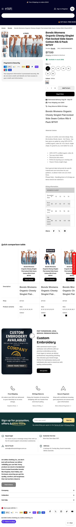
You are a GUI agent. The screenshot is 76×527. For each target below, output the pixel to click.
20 (53, 73)
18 (47, 73)
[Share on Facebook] (54, 231)
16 (68, 68)
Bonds (10, 28)
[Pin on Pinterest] (65, 231)
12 (58, 68)
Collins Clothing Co (13, 518)
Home (3, 28)
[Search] (72, 15)
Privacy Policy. (69, 425)
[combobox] (38, 15)
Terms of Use (58, 425)
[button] (74, 263)
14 (63, 68)
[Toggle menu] (2, 9)
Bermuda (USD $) (9, 508)
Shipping (48, 55)
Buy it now (60, 94)
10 (53, 68)
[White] (47, 82)
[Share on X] (59, 231)
